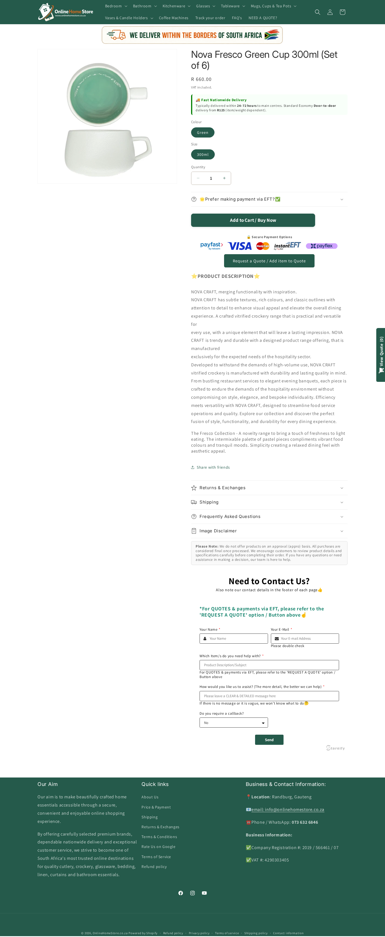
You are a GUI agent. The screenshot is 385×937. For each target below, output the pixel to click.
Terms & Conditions (159, 836)
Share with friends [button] (213, 467)
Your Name (210, 629)
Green (203, 132)
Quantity (198, 167)
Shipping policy (256, 933)
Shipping (149, 816)
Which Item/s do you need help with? (232, 656)
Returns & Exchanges (160, 826)
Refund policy (154, 866)
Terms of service (227, 933)
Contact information (288, 933)
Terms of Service (156, 856)
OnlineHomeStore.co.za (110, 933)
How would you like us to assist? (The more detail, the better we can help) (262, 687)
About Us (149, 796)
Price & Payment (156, 807)
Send (269, 739)
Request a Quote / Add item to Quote (269, 260)
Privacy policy (199, 933)
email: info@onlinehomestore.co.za (287, 809)
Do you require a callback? (222, 713)
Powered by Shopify (143, 933)
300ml (203, 154)
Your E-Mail (281, 629)
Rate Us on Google (158, 846)
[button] (116, 6)
